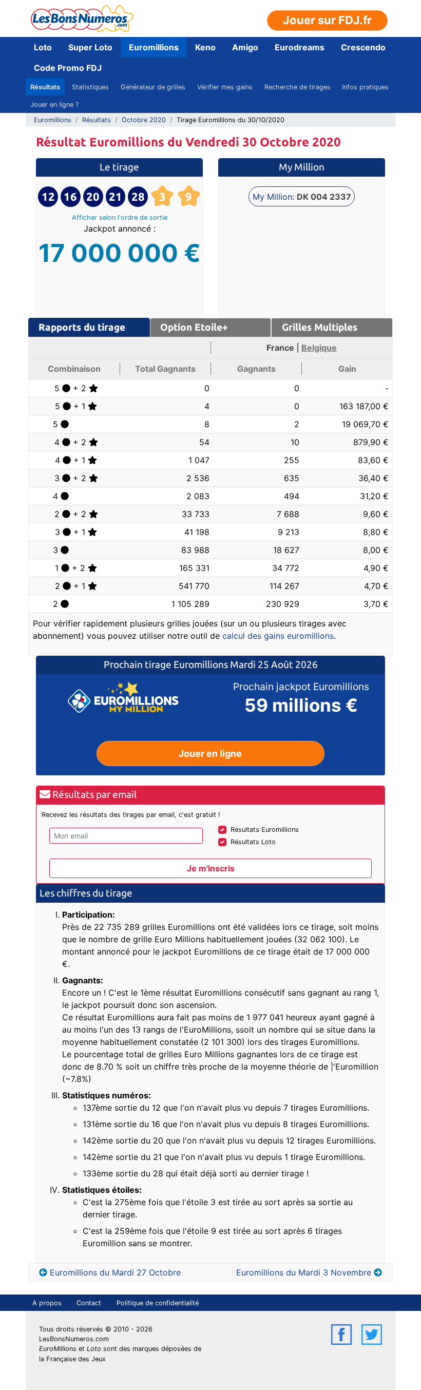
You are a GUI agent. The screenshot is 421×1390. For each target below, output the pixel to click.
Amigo (245, 47)
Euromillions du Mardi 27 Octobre (115, 1272)
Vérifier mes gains (225, 87)
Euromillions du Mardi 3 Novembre (303, 1272)
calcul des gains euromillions (278, 636)
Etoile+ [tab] (194, 327)
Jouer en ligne (210, 753)
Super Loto (90, 47)
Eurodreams (299, 47)
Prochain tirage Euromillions (167, 664)
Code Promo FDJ (68, 68)
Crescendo (363, 47)
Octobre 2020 (144, 120)
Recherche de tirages (297, 87)
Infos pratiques (365, 87)
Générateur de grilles (153, 87)
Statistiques (90, 87)
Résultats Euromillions (265, 829)
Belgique (319, 347)
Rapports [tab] (82, 327)
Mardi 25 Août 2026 (274, 664)
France (280, 347)
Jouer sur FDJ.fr (327, 20)
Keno (205, 47)
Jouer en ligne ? (54, 104)
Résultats (45, 87)
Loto (43, 47)
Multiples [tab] (319, 327)
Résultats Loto (253, 842)
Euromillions (154, 47)
